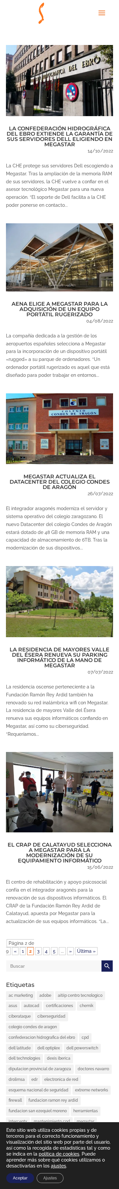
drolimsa (17, 1079)
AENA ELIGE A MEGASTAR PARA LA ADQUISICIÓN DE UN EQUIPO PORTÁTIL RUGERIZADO (60, 309)
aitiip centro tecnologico (80, 995)
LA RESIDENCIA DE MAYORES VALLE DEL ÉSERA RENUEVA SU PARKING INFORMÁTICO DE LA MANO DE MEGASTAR (59, 657)
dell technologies (24, 1058)
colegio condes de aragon (33, 1027)
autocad (31, 1005)
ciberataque (20, 1016)
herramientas (85, 1111)
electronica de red (61, 1079)
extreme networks (91, 1090)
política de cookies (59, 1154)
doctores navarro (93, 1069)
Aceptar (20, 1178)
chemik (86, 1005)
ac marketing (21, 995)
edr (34, 1079)
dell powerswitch (82, 1048)
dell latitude (20, 1048)
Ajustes (50, 1178)
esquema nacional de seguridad (38, 1090)
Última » (86, 951)
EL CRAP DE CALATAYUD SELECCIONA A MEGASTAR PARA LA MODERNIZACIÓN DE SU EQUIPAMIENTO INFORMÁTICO (60, 853)
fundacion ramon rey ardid (53, 1100)
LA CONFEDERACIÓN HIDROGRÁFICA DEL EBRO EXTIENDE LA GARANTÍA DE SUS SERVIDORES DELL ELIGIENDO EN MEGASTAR (60, 136)
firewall (15, 1100)
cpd (85, 1037)
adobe (45, 995)
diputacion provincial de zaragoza (40, 1069)
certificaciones (59, 1005)
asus (13, 1005)
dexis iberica (58, 1058)
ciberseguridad (51, 1016)
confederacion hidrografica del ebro (42, 1037)
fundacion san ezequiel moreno (38, 1111)
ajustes (58, 1165)
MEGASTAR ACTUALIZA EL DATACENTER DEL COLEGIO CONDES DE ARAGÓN (60, 481)
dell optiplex (48, 1048)
